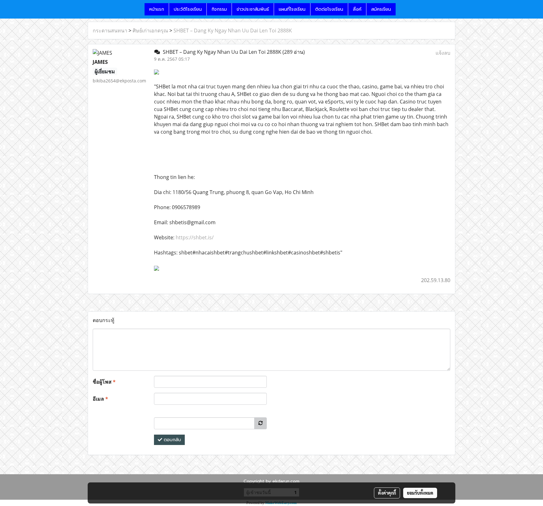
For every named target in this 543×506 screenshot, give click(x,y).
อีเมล (100, 398)
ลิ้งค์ (357, 9)
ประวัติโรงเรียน (188, 9)
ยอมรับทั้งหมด (420, 493)
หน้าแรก (156, 9)
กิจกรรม (219, 9)
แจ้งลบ (443, 52)
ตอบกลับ (171, 439)
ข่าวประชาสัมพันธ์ (253, 9)
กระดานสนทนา (110, 30)
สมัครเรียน (381, 9)
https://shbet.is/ (195, 237)
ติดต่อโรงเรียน (329, 9)
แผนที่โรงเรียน (292, 9)
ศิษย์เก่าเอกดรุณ (150, 30)
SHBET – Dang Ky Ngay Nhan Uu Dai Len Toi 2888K (232, 30)
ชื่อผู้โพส (104, 381)
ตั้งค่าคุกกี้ (387, 493)
